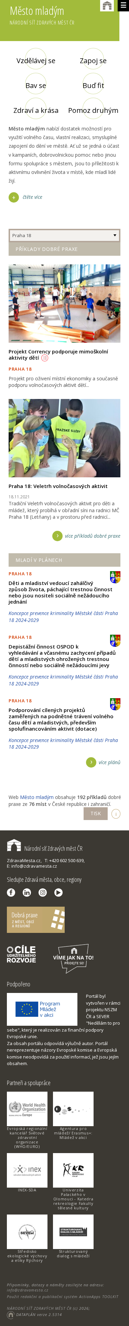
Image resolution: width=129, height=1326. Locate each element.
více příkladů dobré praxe (92, 536)
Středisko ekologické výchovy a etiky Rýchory (27, 1256)
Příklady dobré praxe (46, 249)
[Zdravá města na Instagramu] (44, 892)
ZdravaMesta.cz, (24, 860)
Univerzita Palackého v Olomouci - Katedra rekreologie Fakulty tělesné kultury (73, 1198)
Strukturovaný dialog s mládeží (73, 1253)
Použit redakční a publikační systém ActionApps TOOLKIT (62, 1296)
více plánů (109, 762)
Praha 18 (21, 235)
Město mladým (42, 14)
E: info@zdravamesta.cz (32, 866)
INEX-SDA (27, 1189)
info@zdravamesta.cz (28, 1290)
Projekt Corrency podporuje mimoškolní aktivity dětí (58, 354)
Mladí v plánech (38, 560)
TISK (95, 813)
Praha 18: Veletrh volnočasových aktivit (58, 485)
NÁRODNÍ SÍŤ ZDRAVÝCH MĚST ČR (39, 1308)
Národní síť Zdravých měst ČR (53, 848)
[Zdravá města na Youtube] (60, 892)
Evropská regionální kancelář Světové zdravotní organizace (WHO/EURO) (27, 1137)
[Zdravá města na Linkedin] (28, 892)
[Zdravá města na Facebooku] (13, 892)
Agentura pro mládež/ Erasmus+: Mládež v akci (73, 1133)
